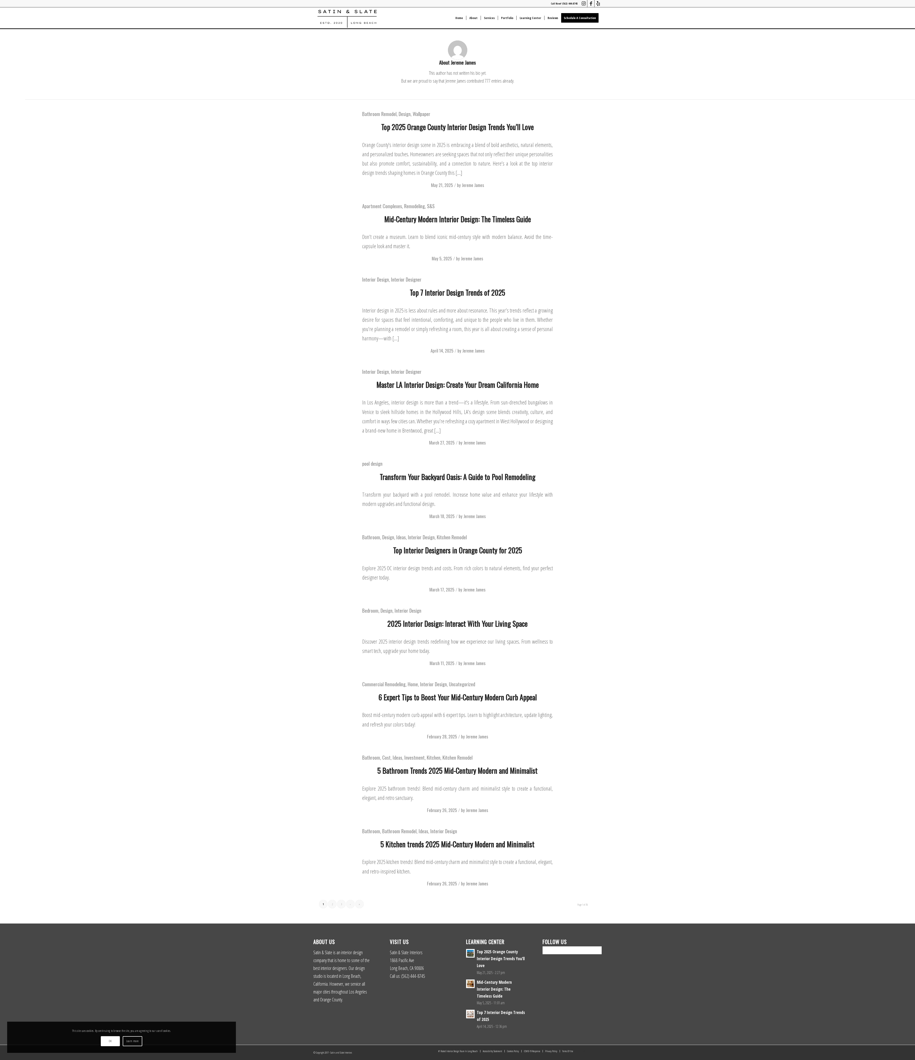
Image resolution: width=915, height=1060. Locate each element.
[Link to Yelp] (598, 3)
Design (405, 113)
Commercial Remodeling (384, 684)
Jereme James (473, 185)
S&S (431, 206)
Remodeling (414, 206)
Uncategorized (462, 684)
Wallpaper (421, 113)
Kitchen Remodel (452, 537)
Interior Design (375, 279)
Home (413, 684)
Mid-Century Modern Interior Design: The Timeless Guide (457, 219)
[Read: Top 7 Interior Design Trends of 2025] (470, 1014)
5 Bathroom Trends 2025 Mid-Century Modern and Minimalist (457, 770)
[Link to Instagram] (583, 3)
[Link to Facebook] (590, 3)
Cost (386, 757)
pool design (372, 463)
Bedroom (370, 610)
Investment (414, 757)
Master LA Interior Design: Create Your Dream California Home (457, 384)
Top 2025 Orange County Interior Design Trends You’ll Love (457, 126)
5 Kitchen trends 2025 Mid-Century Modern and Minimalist (457, 844)
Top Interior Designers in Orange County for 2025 (457, 550)
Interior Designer (406, 279)
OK (110, 1041)
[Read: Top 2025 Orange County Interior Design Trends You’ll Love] (470, 953)
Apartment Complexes (382, 206)
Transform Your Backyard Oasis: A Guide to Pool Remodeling (457, 476)
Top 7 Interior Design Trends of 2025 (457, 292)
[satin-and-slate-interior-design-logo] (347, 17)
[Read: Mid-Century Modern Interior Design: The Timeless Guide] (470, 983)
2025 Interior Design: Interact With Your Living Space (457, 623)
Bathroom (371, 537)
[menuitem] (459, 17)
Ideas (401, 537)
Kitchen (433, 757)
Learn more (132, 1041)
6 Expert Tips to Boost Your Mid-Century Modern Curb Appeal (457, 697)
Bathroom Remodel (379, 113)
